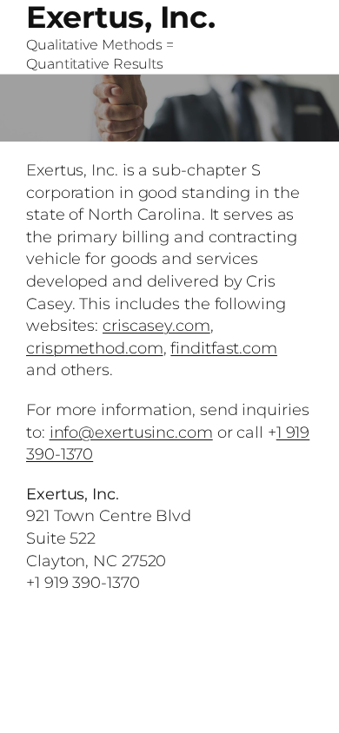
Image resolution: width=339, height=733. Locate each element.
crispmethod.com (94, 348)
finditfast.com (223, 348)
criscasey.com (156, 325)
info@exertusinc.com (131, 432)
